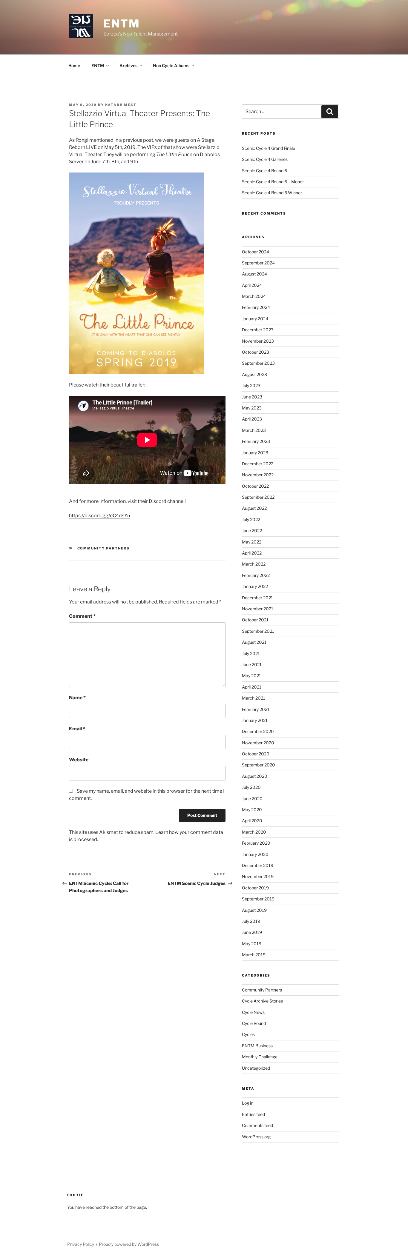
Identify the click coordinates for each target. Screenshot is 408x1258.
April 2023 (252, 418)
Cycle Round (254, 1023)
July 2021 (251, 653)
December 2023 (258, 329)
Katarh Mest (120, 105)
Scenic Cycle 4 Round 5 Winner (272, 192)
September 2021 (258, 631)
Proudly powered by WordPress (129, 1244)
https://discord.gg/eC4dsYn (99, 515)
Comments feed (257, 1125)
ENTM (121, 23)
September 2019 (258, 898)
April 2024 (252, 285)
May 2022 (251, 541)
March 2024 (254, 296)
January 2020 (255, 854)
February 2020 (256, 843)
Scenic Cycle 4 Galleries (265, 159)
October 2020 (255, 753)
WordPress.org (256, 1136)
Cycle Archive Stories (262, 1000)
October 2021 (255, 619)
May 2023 (252, 407)
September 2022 (258, 497)
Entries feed (253, 1114)
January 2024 (255, 318)
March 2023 (254, 430)
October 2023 (255, 352)
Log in (247, 1102)
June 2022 (252, 530)
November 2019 (258, 876)
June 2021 (252, 664)
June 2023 (252, 396)
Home (74, 65)
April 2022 (252, 552)
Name (77, 697)
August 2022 (254, 508)
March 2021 (253, 697)
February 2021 (255, 709)
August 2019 (254, 910)
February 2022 (256, 575)
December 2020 (258, 731)
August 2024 (254, 273)
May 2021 (251, 675)
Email (77, 729)
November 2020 (258, 742)
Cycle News (253, 1012)
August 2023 (254, 374)
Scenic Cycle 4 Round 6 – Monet (273, 181)
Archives (128, 65)
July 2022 (251, 519)
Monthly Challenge (259, 1056)
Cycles (248, 1034)
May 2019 (251, 943)
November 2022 (258, 474)
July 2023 (251, 385)
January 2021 (255, 720)
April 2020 (252, 820)
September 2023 (258, 363)
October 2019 (255, 887)
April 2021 (251, 686)
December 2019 (257, 865)
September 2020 (258, 764)
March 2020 (254, 831)
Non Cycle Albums (171, 65)
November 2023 (258, 341)
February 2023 (256, 441)
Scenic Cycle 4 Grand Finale (268, 148)
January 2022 (255, 586)
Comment (82, 616)
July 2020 (251, 787)
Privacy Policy (80, 1244)
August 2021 (254, 642)
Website (78, 760)
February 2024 (256, 307)
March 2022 (254, 563)
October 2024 (255, 251)
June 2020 (252, 798)
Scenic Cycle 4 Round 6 (264, 170)
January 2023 (255, 452)
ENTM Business (257, 1045)
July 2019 (251, 921)
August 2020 (254, 776)
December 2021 (257, 597)
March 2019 (254, 954)
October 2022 (255, 486)
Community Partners (103, 548)
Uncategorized (256, 1068)
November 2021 (257, 608)
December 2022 (257, 463)
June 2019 (252, 932)
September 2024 (258, 262)
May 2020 (252, 809)
